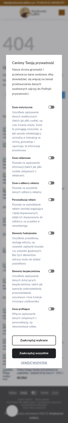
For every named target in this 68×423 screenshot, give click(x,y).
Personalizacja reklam (24, 200)
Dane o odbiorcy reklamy (25, 183)
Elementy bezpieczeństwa (26, 271)
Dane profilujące (21, 309)
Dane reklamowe (21, 158)
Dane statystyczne (22, 107)
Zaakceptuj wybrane (34, 340)
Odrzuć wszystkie (34, 363)
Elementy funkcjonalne (24, 233)
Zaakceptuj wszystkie (34, 353)
